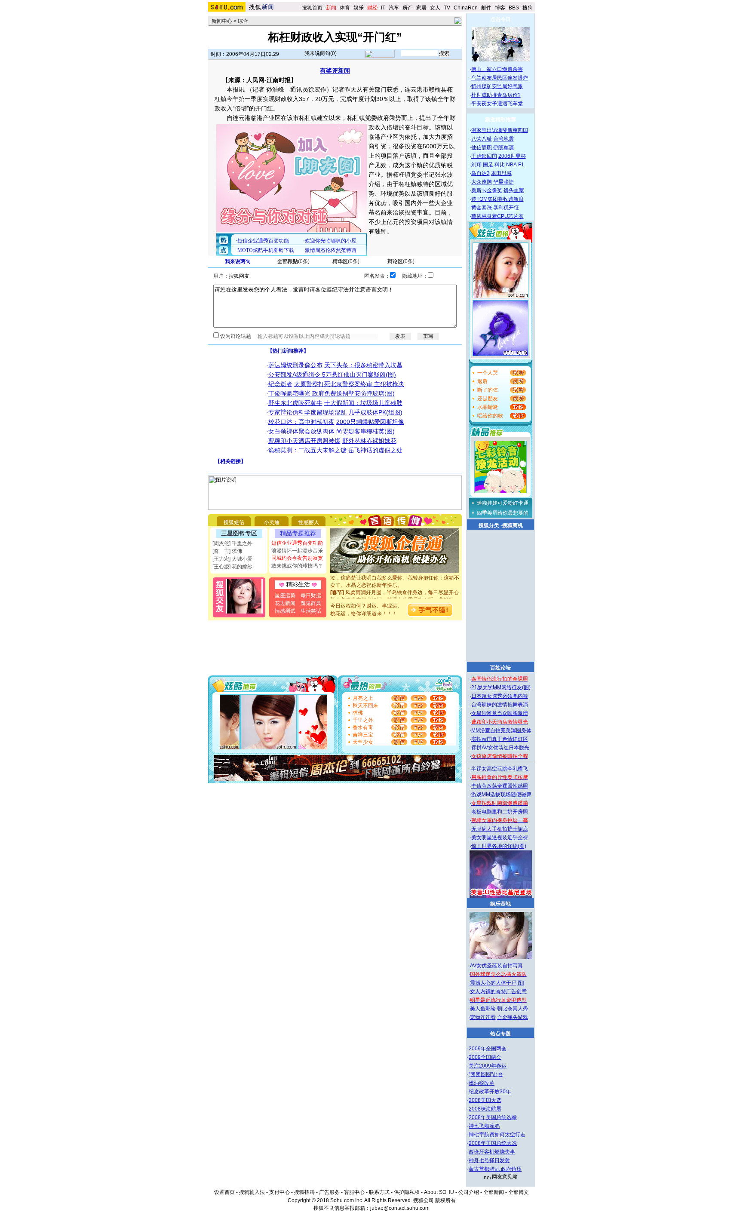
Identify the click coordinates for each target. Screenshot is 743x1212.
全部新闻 (493, 1192)
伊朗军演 (503, 147)
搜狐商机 (512, 525)
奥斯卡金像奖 (486, 190)
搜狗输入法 (252, 1192)
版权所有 (445, 1200)
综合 (243, 21)
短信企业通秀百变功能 (297, 543)
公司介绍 (468, 1192)
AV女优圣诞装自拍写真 (496, 966)
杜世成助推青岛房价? (496, 95)
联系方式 (379, 1192)
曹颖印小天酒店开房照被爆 (304, 440)
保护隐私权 (407, 1192)
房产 (407, 8)
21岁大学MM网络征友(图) (501, 687)
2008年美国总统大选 (493, 1143)
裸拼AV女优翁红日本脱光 (500, 748)
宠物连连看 (483, 1017)
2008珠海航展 (485, 1109)
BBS (514, 8)
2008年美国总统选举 (493, 1117)
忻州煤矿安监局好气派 (497, 86)
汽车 (394, 8)
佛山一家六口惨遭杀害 (497, 69)
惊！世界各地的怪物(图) (498, 846)
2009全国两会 (485, 1057)
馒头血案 (514, 190)
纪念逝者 (280, 383)
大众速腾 (481, 182)
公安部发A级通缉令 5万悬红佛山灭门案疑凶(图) (332, 374)
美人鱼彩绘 (483, 1009)
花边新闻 (285, 603)
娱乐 (358, 8)
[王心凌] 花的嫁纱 (232, 567)
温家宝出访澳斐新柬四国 (499, 130)
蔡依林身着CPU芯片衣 (497, 216)
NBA (511, 165)
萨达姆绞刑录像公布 (295, 365)
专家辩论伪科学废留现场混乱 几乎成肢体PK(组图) (335, 412)
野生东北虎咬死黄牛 (295, 402)
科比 (499, 165)
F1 (521, 165)
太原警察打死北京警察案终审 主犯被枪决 (349, 383)
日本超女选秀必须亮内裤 (499, 696)
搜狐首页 (312, 8)
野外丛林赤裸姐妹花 (369, 440)
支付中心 (279, 1192)
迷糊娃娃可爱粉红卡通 (502, 503)
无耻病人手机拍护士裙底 (499, 829)
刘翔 (476, 165)
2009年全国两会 (488, 1049)
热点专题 (500, 1034)
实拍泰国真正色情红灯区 (499, 739)
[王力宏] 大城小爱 (232, 559)
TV (447, 8)
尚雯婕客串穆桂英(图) (365, 431)
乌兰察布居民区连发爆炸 (499, 78)
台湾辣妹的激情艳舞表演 (499, 705)
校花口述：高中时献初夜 (301, 421)
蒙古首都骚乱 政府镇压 (495, 1169)
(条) (293, 261)
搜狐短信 (234, 522)
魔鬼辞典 (311, 603)
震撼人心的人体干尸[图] (497, 983)
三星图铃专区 (239, 533)
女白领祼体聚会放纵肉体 (301, 431)
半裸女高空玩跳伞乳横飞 (499, 769)
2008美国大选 (485, 1100)
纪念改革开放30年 (490, 1092)
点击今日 (500, 19)
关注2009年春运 (488, 1066)
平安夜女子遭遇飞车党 (497, 104)
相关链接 (230, 461)
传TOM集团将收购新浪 (497, 199)
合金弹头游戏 (512, 1017)
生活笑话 (311, 611)
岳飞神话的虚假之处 (375, 450)
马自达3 (480, 173)
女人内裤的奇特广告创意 (498, 991)
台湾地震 (503, 139)
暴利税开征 (506, 208)
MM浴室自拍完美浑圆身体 (501, 730)
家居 (421, 8)
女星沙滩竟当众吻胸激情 (499, 713)
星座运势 (285, 595)
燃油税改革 (481, 1083)
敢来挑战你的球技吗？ (297, 566)
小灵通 (271, 522)
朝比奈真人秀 (512, 1009)
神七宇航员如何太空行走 (497, 1135)
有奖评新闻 (335, 70)
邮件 (486, 8)
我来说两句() (320, 53)
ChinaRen (466, 8)
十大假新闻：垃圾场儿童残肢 (363, 402)
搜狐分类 (489, 525)
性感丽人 (308, 522)
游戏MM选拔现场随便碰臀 (501, 795)
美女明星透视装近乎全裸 (499, 838)
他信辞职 (481, 147)
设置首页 (224, 1192)
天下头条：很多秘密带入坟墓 (363, 365)
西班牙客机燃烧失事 (492, 1152)
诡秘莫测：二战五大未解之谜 (307, 450)
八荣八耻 (481, 139)
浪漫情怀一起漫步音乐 (297, 551)
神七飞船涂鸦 (484, 1126)
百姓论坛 (500, 668)
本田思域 (501, 173)
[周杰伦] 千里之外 (232, 543)
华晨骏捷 (503, 182)
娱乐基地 (500, 904)
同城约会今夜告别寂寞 (297, 558)
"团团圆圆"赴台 (486, 1074)
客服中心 (354, 1192)
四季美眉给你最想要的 (502, 513)
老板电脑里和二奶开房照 (499, 812)
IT (383, 8)
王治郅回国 (484, 156)
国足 (488, 165)
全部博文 (518, 1192)
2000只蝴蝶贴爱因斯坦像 (370, 421)
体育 (345, 8)
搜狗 (528, 8)
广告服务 (329, 1192)
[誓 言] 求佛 (227, 551)
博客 (500, 8)
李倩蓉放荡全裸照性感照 (499, 786)
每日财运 (311, 595)
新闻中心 (222, 21)
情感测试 (285, 611)
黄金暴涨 (481, 208)
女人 (435, 8)
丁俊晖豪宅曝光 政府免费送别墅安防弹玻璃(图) (331, 393)
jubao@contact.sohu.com (400, 1208)
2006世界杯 (512, 156)
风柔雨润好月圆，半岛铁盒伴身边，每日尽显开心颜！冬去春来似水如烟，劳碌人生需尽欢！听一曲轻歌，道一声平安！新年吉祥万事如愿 (394, 593)
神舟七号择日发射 (489, 1160)
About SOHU (439, 1192)
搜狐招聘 (304, 1192)
